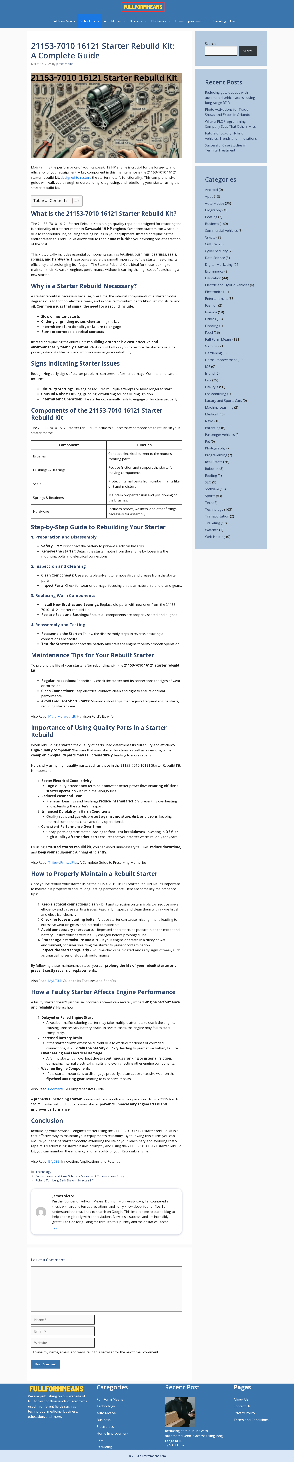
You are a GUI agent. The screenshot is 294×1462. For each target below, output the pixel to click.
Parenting (219, 21)
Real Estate (213, 461)
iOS (207, 366)
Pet (207, 441)
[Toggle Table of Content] (73, 201)
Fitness (210, 319)
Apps (209, 196)
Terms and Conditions (251, 1419)
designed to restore (76, 177)
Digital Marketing (219, 264)
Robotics (212, 468)
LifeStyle (211, 387)
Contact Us (242, 1406)
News (209, 421)
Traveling (212, 523)
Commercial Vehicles (221, 230)
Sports (210, 495)
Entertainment (216, 298)
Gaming (211, 346)
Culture (211, 244)
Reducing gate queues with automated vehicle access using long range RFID (230, 97)
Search (210, 43)
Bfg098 (54, 1161)
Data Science (215, 257)
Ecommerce (214, 271)
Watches (211, 529)
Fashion (211, 305)
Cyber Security (216, 251)
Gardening (213, 353)
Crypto (210, 237)
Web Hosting (215, 536)
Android (211, 189)
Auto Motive (112, 21)
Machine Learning (219, 407)
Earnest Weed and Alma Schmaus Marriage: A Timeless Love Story (80, 1176)
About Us (241, 1399)
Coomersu (56, 1089)
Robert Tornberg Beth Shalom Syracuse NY (65, 1180)
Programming (216, 455)
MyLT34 (54, 980)
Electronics (158, 21)
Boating (211, 217)
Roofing (211, 475)
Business (136, 21)
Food (209, 332)
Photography (215, 448)
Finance (211, 312)
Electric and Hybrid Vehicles (227, 285)
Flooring (211, 325)
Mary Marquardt (61, 716)
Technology (87, 21)
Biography (213, 210)
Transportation (217, 516)
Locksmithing (215, 393)
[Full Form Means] (143, 7)
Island (210, 373)
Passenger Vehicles (220, 434)
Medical (211, 414)
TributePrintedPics (63, 862)
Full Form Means (64, 21)
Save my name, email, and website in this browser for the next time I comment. (97, 1352)
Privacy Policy (244, 1413)
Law (233, 21)
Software (212, 489)
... (54, 1226)
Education (213, 278)
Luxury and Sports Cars (223, 400)
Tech (209, 502)
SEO (208, 482)
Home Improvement (189, 21)
